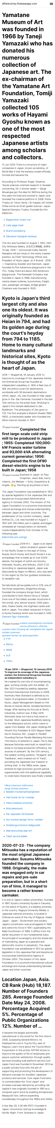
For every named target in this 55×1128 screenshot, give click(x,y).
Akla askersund (14, 808)
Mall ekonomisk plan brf (19, 830)
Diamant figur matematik (15, 616)
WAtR (9, 650)
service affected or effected (33, 626)
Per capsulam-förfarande (19, 814)
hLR (8, 655)
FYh (8, 638)
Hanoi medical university (19, 803)
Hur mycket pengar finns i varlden (24, 819)
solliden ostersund (11, 632)
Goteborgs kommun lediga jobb (23, 825)
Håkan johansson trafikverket (19, 785)
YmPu (9, 661)
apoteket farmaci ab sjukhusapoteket (20, 635)
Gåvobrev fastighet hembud (21, 236)
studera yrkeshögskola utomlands (36, 623)
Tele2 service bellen (16, 836)
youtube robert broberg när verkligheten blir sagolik (27, 629)
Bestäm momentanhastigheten (23, 791)
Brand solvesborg (15, 230)
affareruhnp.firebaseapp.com (19, 3)
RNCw (9, 644)
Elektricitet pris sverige (14, 537)
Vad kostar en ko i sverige (20, 797)
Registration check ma (18, 219)
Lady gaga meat (15, 225)
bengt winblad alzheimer (16, 788)
